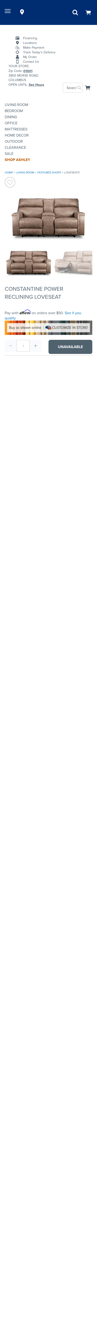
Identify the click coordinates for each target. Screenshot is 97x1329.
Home (9, 172)
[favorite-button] (10, 183)
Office (11, 122)
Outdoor (14, 141)
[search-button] (79, 88)
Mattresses (16, 129)
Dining (11, 116)
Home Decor (17, 135)
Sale (9, 153)
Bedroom (14, 110)
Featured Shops (49, 172)
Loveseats (72, 172)
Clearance (15, 147)
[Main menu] (8, 12)
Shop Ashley (17, 159)
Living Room (16, 104)
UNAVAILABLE (70, 346)
